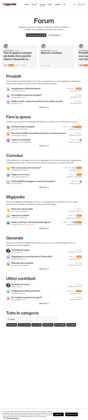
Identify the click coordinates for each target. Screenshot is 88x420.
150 (69, 88)
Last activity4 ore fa (76, 97)
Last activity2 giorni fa (75, 265)
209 (48, 65)
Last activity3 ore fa (76, 91)
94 (73, 139)
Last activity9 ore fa (76, 103)
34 (77, 101)
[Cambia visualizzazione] (74, 4)
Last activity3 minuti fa (75, 252)
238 (65, 126)
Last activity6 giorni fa (75, 135)
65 (71, 174)
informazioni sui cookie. (13, 418)
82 (18, 65)
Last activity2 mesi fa (75, 183)
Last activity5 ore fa (76, 259)
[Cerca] (64, 4)
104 (71, 215)
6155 (24, 65)
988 (65, 222)
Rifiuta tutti (58, 414)
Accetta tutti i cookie (71, 414)
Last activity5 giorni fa (75, 129)
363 (66, 167)
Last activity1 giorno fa (75, 211)
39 (77, 209)
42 (77, 263)
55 (71, 256)
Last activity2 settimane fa (74, 176)
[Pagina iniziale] (9, 4)
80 (77, 133)
